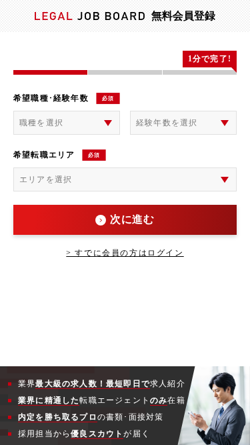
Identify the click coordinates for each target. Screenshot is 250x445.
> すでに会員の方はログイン (124, 253)
